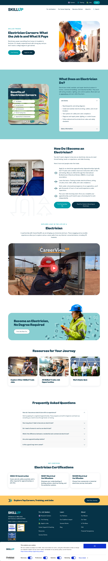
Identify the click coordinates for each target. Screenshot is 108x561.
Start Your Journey (92, 500)
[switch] (45, 558)
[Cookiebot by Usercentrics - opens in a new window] (10, 558)
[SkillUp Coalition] (15, 9)
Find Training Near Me (62, 205)
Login (96, 2)
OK (95, 546)
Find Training (14, 52)
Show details (82, 558)
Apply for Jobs (28, 52)
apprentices (65, 94)
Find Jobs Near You (21, 331)
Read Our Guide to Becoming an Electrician (86, 205)
